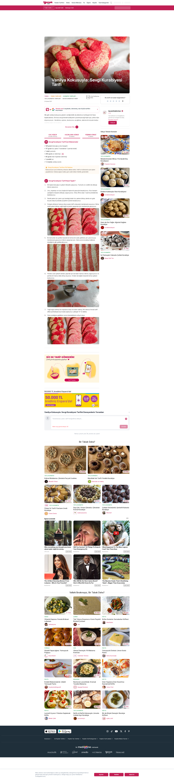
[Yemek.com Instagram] (107, 731)
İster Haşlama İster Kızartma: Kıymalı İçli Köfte (113, 683)
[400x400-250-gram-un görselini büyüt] (62, 154)
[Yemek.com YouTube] (116, 731)
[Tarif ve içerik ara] (111, 3)
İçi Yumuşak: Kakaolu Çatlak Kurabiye (115, 255)
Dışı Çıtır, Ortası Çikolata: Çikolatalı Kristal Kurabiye (86, 509)
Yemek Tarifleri (59, 2)
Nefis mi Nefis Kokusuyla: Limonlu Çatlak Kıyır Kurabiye (86, 714)
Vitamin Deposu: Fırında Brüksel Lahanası (56, 620)
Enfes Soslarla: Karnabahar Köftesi (115, 619)
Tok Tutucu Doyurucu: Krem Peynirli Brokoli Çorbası (87, 620)
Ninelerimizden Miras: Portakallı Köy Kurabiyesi (114, 160)
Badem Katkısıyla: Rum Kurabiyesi (113, 192)
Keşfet (95, 2)
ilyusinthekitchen (114, 111)
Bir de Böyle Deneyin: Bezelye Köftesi (113, 714)
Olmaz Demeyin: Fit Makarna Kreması (84, 651)
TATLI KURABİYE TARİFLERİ (52, 98)
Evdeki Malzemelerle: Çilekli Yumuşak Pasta (55, 683)
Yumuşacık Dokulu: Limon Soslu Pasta (114, 651)
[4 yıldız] (116, 101)
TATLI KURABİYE (105, 156)
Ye (84, 2)
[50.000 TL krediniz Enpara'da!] (71, 400)
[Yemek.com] (48, 2)
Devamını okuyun (113, 119)
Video (68, 2)
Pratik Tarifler (48, 8)
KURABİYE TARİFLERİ (69, 96)
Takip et (112, 122)
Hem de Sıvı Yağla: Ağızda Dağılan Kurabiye (113, 223)
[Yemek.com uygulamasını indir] (50, 731)
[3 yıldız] (113, 101)
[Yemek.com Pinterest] (129, 731)
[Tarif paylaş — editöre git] (71, 367)
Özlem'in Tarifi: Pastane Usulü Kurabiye (55, 509)
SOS (74, 648)
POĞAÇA (46, 648)
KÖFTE (104, 616)
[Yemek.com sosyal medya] (84, 747)
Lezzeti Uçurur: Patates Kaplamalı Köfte (57, 714)
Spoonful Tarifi (59, 8)
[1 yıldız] (107, 101)
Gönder (123, 426)
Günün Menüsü (76, 2)
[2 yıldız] (110, 101)
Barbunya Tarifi (69, 8)
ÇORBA (75, 616)
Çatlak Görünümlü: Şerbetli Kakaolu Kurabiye (115, 509)
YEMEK (46, 96)
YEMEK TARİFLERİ (56, 96)
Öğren (89, 2)
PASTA (104, 648)
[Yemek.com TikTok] (111, 731)
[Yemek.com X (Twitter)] (121, 731)
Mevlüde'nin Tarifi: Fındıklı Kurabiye (101, 478)
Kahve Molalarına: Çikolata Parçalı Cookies (60, 478)
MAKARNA (76, 679)
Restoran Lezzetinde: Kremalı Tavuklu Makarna (84, 683)
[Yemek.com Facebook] (125, 731)
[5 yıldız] (119, 101)
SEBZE (46, 616)
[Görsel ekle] (126, 418)
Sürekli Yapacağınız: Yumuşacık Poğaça (56, 651)
